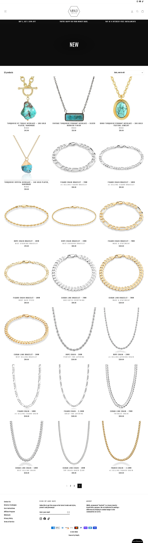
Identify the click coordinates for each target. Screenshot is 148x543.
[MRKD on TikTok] (48, 518)
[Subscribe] (68, 512)
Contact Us (7, 502)
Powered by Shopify (74, 535)
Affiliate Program (9, 512)
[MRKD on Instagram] (41, 518)
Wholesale (7, 515)
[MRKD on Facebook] (44, 518)
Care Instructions (9, 508)
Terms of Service (9, 522)
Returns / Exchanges (10, 505)
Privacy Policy (8, 518)
